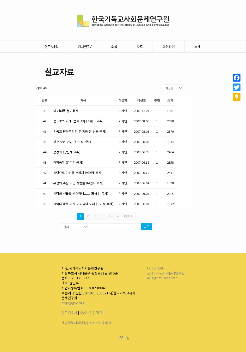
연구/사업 (51, 46)
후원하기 (168, 46)
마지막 (129, 216)
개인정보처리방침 (74, 322)
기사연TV (85, 46)
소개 (197, 46)
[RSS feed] (127, 338)
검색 (146, 226)
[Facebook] (122, 338)
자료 (140, 46)
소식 (114, 46)
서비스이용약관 (100, 322)
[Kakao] (236, 97)
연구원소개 (69, 312)
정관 (99, 312)
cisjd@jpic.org (73, 302)
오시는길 (86, 312)
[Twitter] (236, 87)
